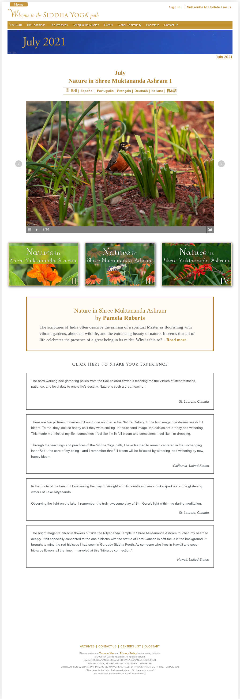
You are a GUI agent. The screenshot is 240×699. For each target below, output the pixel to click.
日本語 (172, 91)
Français (124, 91)
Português (105, 91)
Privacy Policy (128, 653)
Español (87, 91)
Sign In (174, 7)
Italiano (157, 91)
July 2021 (224, 57)
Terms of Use (106, 653)
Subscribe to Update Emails (209, 7)
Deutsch (141, 91)
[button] (19, 164)
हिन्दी (74, 91)
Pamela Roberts (124, 317)
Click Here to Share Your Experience (120, 365)
